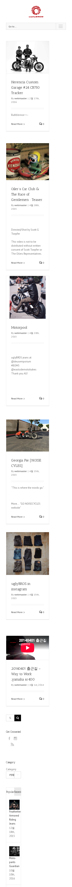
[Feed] (12, 744)
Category (11, 769)
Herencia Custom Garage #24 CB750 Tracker (25, 87)
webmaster (20, 98)
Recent (17, 791)
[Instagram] (15, 738)
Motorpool (19, 327)
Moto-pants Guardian (14, 862)
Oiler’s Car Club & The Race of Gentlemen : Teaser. (27, 194)
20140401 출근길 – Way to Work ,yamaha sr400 (26, 674)
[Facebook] (9, 738)
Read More (17, 123)
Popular (10, 791)
